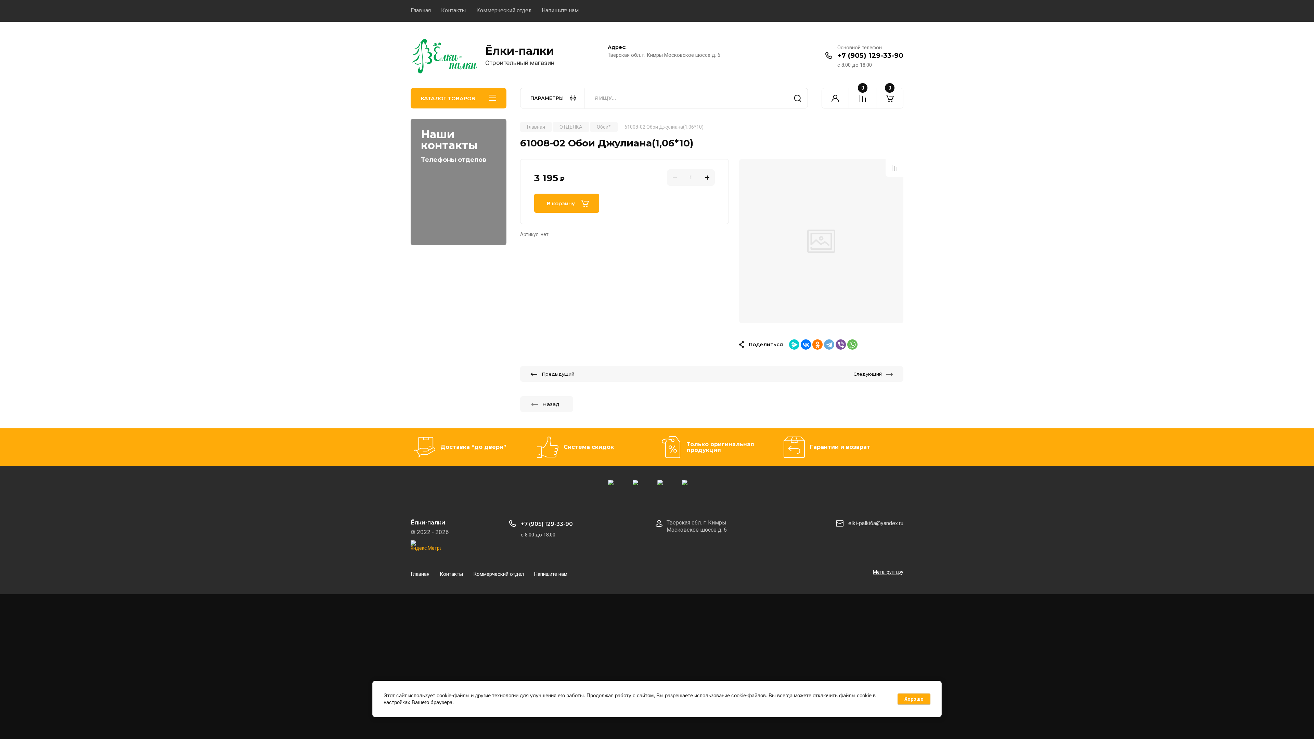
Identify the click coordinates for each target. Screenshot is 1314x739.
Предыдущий (558, 374)
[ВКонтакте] (806, 344)
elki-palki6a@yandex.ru (875, 523)
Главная (421, 10)
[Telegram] (829, 344)
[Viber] (841, 344)
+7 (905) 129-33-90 (870, 55)
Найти (797, 98)
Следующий (867, 374)
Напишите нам (560, 10)
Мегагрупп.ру (888, 572)
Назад (550, 404)
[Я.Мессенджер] (794, 344)
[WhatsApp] (852, 344)
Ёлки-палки (519, 50)
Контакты (453, 10)
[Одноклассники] (817, 344)
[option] (821, 241)
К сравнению (894, 168)
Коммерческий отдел (503, 10)
